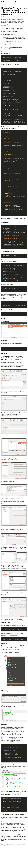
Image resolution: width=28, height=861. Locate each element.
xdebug (23, 844)
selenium (8, 844)
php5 (15, 844)
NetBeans (11, 356)
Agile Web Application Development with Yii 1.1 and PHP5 (12, 20)
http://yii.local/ (16, 481)
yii (2, 845)
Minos (20, 857)
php (12, 844)
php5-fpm (19, 844)
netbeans (3, 844)
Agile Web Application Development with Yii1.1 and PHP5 (12, 835)
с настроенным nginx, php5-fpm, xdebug (14, 39)
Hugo (12, 857)
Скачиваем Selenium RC (7, 343)
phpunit (5, 845)
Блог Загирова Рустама (12, 2)
